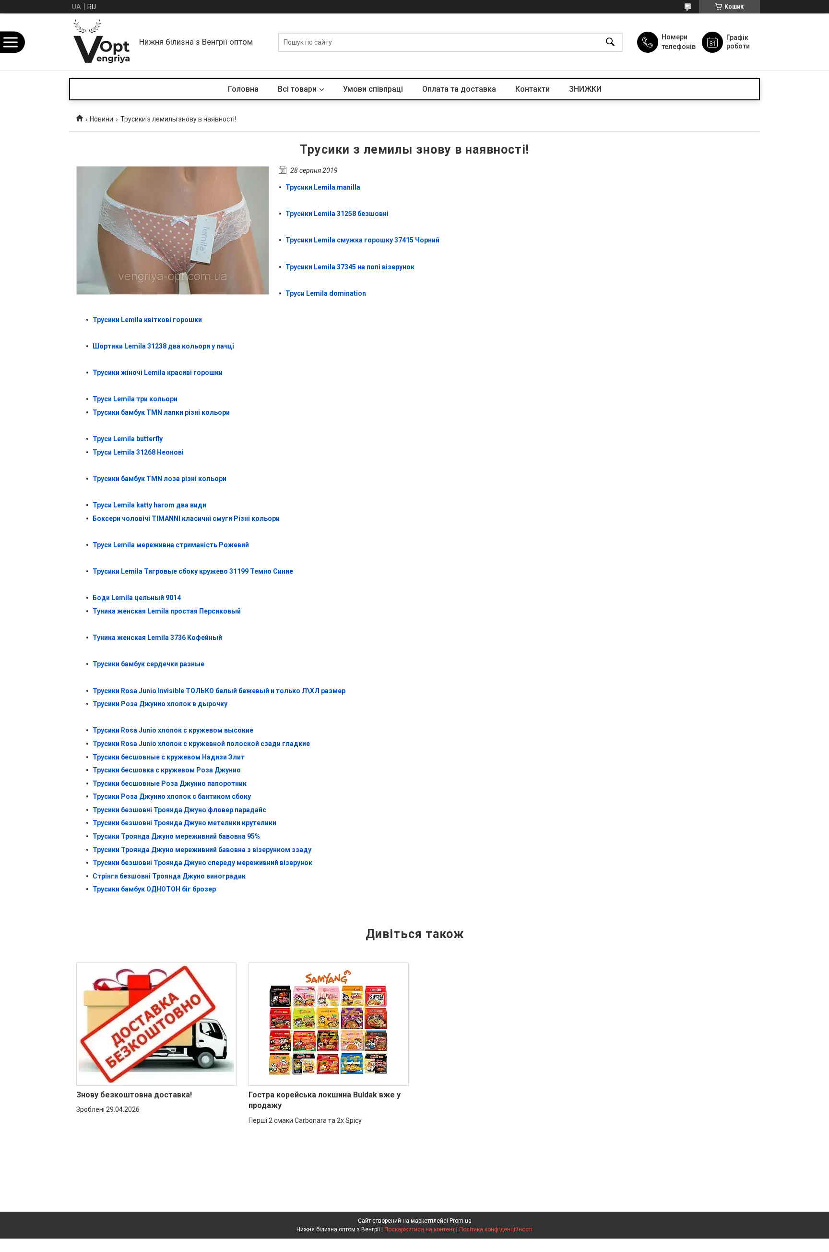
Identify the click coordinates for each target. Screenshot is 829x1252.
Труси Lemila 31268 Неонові (138, 452)
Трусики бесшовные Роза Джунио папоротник (170, 783)
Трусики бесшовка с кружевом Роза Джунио (167, 770)
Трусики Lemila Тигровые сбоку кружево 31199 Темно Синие (193, 571)
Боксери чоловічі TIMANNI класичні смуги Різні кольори (186, 518)
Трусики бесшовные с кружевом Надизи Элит (169, 757)
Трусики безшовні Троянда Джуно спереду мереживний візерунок (202, 863)
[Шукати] (610, 42)
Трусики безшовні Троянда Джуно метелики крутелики (184, 823)
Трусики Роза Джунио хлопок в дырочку (160, 704)
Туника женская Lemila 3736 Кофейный (158, 637)
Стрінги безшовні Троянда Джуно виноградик (169, 876)
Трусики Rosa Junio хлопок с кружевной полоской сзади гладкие (201, 743)
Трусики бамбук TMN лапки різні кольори (161, 412)
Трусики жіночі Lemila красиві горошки (158, 372)
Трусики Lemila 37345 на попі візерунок (349, 267)
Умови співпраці (373, 89)
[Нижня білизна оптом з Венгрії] (101, 42)
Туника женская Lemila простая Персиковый (167, 611)
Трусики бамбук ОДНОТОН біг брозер (154, 889)
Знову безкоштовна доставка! (134, 1094)
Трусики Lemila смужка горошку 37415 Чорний (362, 240)
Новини (101, 119)
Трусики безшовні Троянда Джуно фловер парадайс (179, 810)
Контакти (532, 89)
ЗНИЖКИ (585, 89)
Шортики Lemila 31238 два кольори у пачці (163, 346)
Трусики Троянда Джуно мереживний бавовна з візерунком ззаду (202, 850)
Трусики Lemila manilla (322, 187)
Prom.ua (461, 1220)
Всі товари (297, 89)
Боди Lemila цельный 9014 (137, 598)
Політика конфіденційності (496, 1229)
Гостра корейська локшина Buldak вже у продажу (325, 1100)
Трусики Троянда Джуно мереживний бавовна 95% (176, 836)
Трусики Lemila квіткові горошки (147, 320)
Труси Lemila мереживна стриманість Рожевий (171, 545)
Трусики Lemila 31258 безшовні (337, 213)
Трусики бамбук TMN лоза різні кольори (159, 478)
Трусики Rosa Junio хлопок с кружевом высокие (173, 730)
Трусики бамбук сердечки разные (148, 664)
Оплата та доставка (459, 89)
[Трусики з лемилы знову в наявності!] (172, 230)
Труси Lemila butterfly (128, 439)
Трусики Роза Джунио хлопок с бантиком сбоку (172, 796)
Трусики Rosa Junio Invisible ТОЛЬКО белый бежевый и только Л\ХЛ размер (219, 691)
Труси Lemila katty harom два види (149, 505)
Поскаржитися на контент (419, 1229)
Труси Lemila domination (325, 293)
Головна (243, 89)
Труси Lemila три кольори (135, 399)
